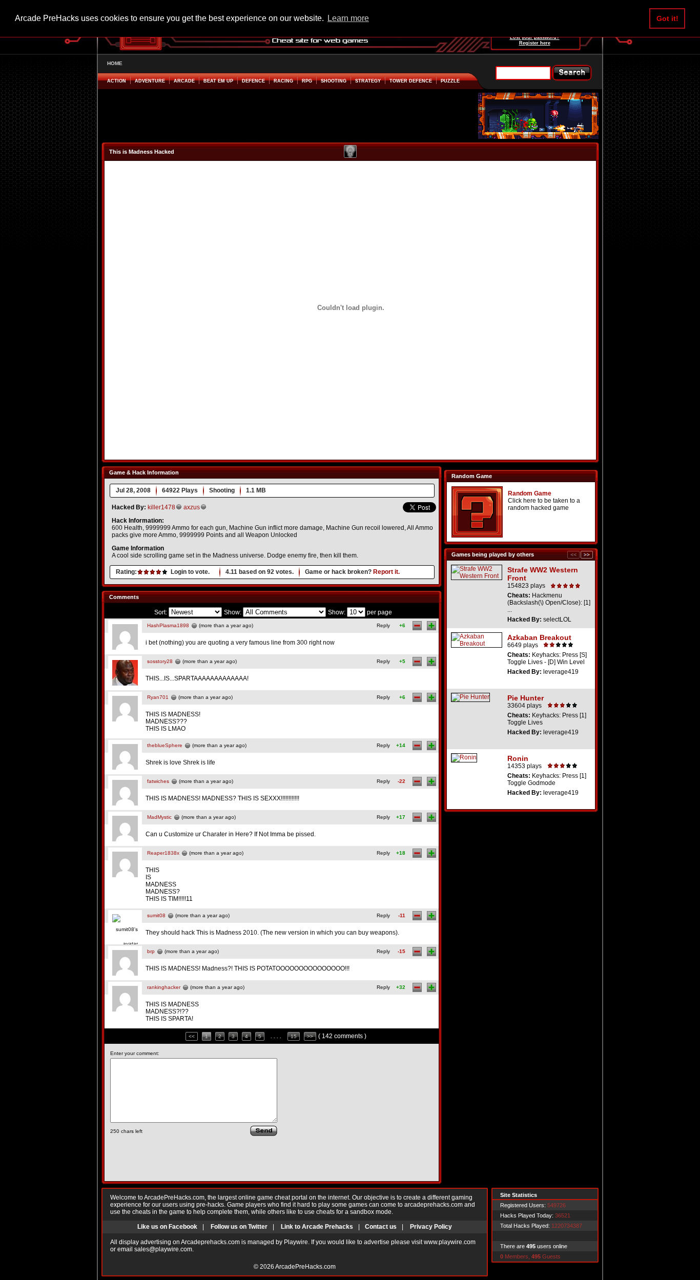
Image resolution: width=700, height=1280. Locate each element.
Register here (534, 43)
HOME (114, 63)
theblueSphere (164, 745)
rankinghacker (163, 987)
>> (310, 1036)
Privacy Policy (431, 1226)
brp (151, 951)
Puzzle (450, 81)
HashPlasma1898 (168, 625)
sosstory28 (160, 661)
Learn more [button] (348, 18)
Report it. (386, 571)
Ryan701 (158, 697)
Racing (283, 81)
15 (294, 1036)
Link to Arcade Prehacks (317, 1226)
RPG (307, 81)
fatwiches (158, 781)
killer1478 (161, 507)
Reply (383, 625)
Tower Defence (410, 81)
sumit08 (156, 915)
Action (116, 81)
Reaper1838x (163, 853)
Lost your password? (535, 37)
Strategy (368, 81)
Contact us (381, 1226)
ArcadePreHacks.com (305, 1266)
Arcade (184, 81)
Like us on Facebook (167, 1226)
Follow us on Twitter (239, 1226)
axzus (191, 507)
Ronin (517, 758)
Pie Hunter (525, 698)
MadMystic (159, 817)
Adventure (150, 81)
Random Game (529, 493)
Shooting (333, 81)
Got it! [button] (667, 18)
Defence (253, 81)
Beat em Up (218, 81)
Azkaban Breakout (539, 637)
